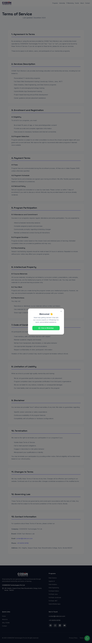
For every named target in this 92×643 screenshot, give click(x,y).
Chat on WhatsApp (47, 328)
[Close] (61, 311)
